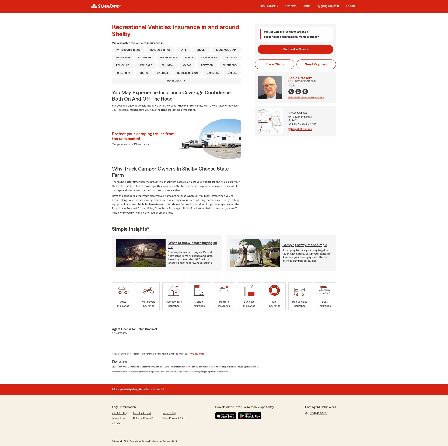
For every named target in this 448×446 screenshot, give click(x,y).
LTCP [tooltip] (292, 85)
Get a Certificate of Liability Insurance (306, 97)
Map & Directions (301, 129)
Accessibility (169, 413)
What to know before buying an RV (192, 245)
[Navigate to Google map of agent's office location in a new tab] (305, 91)
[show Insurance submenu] (277, 6)
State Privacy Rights (173, 418)
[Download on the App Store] (225, 415)
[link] (106, 6)
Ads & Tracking (120, 413)
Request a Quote (295, 49)
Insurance (268, 6)
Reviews (290, 6)
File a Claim (275, 64)
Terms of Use (118, 418)
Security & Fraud (142, 413)
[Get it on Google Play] (249, 415)
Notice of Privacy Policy (145, 418)
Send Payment (316, 64)
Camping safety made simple (304, 245)
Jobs (306, 6)
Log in (350, 6)
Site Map (116, 423)
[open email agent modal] (298, 92)
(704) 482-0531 (330, 6)
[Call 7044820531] (291, 91)
